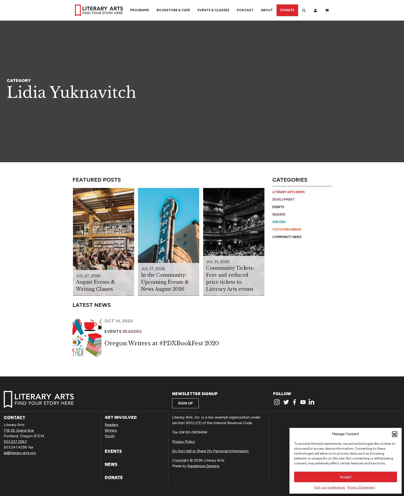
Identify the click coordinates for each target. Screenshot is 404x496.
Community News (286, 237)
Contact (14, 417)
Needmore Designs (203, 466)
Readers (278, 214)
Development (283, 199)
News (111, 464)
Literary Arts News (288, 192)
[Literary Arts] (98, 10)
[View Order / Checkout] (327, 10)
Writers (279, 222)
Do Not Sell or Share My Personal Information (210, 451)
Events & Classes (213, 10)
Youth (110, 436)
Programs (139, 10)
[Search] (304, 10)
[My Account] (315, 10)
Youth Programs (286, 229)
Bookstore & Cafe (173, 10)
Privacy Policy (183, 441)
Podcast (245, 10)
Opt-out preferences (329, 487)
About (267, 10)
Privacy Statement (361, 487)
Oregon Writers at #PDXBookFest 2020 (162, 343)
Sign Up (185, 403)
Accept (345, 477)
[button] (394, 434)
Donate (287, 10)
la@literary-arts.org (20, 453)
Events (278, 207)
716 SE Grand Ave (19, 430)
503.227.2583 (15, 441)
